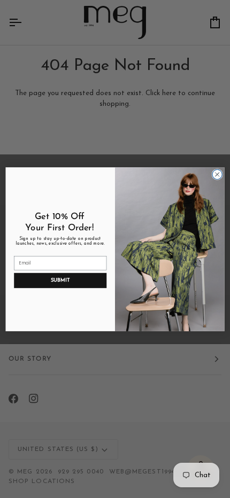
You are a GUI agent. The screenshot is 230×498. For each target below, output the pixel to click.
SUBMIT (60, 279)
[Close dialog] (217, 174)
